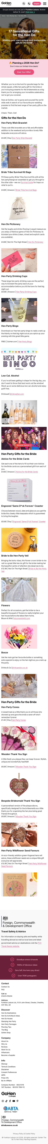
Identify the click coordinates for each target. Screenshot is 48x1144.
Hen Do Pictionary (35, 242)
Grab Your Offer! (24, 72)
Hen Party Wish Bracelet (22, 138)
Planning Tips (6, 1027)
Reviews (4, 1047)
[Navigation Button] (45, 4)
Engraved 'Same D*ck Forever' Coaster (29, 521)
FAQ (2, 989)
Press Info (5, 1078)
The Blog (4, 1030)
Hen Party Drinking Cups (26, 292)
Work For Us (5, 1050)
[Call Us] (29, 3)
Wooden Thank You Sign (26, 767)
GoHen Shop (5, 1032)
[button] (24, 3)
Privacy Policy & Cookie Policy (24, 1134)
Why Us (4, 1044)
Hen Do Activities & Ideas (10, 1016)
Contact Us (5, 987)
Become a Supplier (8, 1055)
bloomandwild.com (22, 618)
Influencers (5, 1052)
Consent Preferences (9, 1072)
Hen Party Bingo (25, 341)
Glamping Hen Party (8, 1021)
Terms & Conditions (8, 1067)
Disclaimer (5, 1069)
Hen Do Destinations (8, 1013)
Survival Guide (27, 182)
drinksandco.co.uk (20, 668)
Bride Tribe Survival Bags (26, 190)
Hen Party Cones (19, 720)
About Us (4, 1041)
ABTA (3, 1075)
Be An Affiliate (6, 1081)
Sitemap (4, 1064)
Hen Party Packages (8, 1024)
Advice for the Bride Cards (27, 472)
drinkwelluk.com (17, 394)
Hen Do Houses (7, 1018)
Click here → (30, 12)
